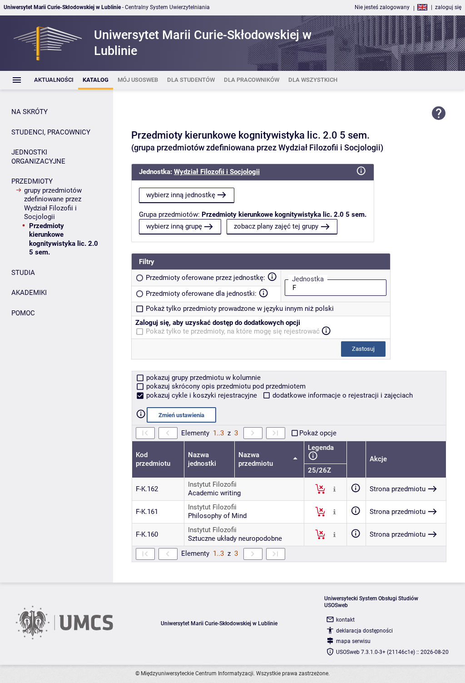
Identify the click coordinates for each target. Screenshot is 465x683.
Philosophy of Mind (217, 516)
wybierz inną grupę (174, 226)
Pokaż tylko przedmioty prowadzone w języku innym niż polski (240, 308)
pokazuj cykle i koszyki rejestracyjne (201, 395)
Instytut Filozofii (212, 484)
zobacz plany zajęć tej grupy (276, 226)
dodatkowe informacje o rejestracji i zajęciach (342, 395)
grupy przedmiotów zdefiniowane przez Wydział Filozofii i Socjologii (53, 203)
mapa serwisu (353, 641)
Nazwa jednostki (202, 459)
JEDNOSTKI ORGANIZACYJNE (38, 156)
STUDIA (23, 273)
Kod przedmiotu (153, 459)
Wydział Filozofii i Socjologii (217, 172)
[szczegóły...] (334, 488)
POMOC (23, 313)
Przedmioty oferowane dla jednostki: (201, 293)
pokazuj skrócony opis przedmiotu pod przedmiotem (225, 386)
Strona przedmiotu (397, 489)
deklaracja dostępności (364, 631)
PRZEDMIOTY (32, 181)
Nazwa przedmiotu (256, 459)
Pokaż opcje (317, 433)
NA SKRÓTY (29, 112)
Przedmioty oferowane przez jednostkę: (205, 278)
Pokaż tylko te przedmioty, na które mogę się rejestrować (233, 331)
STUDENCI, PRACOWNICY (50, 132)
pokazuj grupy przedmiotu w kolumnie (202, 378)
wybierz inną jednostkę (180, 195)
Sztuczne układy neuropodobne (235, 538)
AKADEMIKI (29, 293)
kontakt (345, 620)
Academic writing (214, 493)
